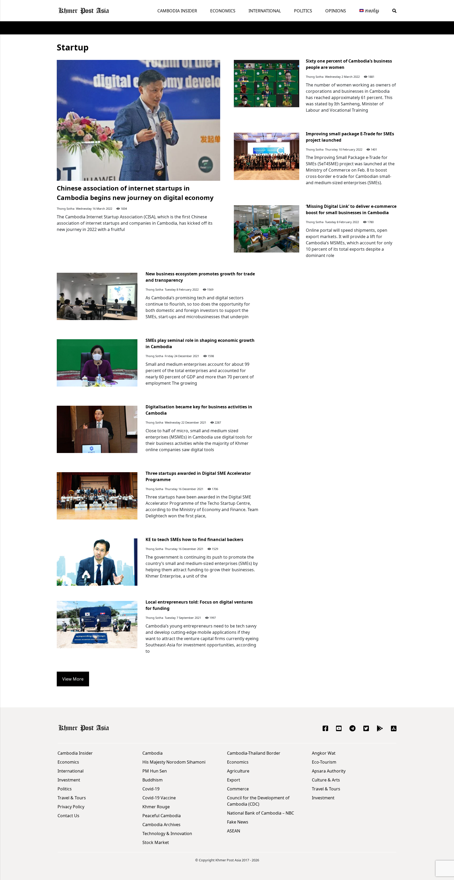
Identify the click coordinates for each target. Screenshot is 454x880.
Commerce (238, 789)
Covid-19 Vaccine (159, 798)
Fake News (237, 822)
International (265, 11)
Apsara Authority (328, 771)
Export (233, 780)
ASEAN (233, 831)
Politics (303, 11)
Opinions (335, 11)
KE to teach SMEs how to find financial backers (194, 539)
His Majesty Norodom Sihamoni (173, 762)
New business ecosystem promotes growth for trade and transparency (200, 277)
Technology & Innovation (167, 833)
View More (73, 679)
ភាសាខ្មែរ (371, 11)
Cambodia (152, 753)
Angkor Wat (324, 753)
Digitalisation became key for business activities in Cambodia (199, 410)
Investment (69, 780)
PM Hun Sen (154, 771)
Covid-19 (150, 789)
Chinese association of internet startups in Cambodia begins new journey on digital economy (135, 193)
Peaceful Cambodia (161, 816)
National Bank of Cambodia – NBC (260, 813)
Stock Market (155, 842)
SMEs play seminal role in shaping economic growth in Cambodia (200, 343)
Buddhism (152, 780)
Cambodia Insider (177, 11)
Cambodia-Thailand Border (253, 753)
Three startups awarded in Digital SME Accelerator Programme (198, 476)
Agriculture (238, 771)
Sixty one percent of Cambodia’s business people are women (349, 64)
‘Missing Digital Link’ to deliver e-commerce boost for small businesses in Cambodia (351, 209)
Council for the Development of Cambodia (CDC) (258, 801)
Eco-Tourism (324, 762)
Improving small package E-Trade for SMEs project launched (350, 137)
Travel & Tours (72, 798)
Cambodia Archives (161, 824)
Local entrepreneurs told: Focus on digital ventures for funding (199, 605)
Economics (222, 11)
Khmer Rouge (156, 807)
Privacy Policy (71, 807)
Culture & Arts (326, 780)
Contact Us (68, 816)
